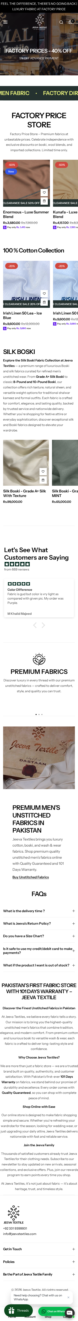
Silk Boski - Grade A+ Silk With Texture (24, 493)
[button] (36, 625)
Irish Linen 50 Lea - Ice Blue (22, 315)
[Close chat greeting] (68, 1297)
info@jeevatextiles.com (19, 1234)
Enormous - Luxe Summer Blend (26, 214)
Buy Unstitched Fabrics (30, 877)
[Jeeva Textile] (39, 22)
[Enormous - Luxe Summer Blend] (26, 183)
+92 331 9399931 (15, 1228)
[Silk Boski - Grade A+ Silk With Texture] (26, 463)
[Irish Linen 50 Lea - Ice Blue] (26, 284)
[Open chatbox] (70, 1313)
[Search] (61, 22)
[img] (41, 564)
